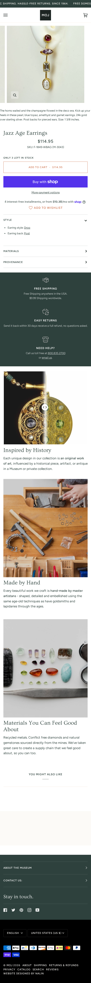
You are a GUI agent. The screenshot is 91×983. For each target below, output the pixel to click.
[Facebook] (5, 910)
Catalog (23, 969)
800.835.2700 (56, 353)
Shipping (40, 965)
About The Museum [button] (17, 867)
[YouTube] (37, 910)
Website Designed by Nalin (23, 973)
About (27, 965)
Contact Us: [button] (12, 880)
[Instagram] (29, 910)
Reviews (52, 969)
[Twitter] (13, 910)
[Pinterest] (21, 910)
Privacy (9, 969)
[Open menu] (9, 15)
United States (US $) (46, 933)
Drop (27, 227)
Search (38, 969)
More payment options (46, 192)
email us (47, 357)
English (13, 933)
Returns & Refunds (64, 965)
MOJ (9, 965)
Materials (11, 251)
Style (7, 219)
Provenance (13, 262)
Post (27, 233)
